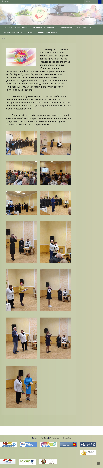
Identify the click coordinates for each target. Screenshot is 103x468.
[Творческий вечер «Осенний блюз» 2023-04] (55, 338)
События (4, 38)
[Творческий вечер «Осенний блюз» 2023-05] (55, 290)
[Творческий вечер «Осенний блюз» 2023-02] (55, 143)
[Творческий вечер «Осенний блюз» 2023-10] (55, 242)
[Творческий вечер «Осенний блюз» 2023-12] (21, 338)
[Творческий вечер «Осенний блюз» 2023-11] (21, 290)
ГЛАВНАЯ (7, 27)
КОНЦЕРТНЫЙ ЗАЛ (21, 27)
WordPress (44, 438)
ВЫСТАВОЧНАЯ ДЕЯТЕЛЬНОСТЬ (44, 27)
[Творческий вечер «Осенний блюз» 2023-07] (21, 203)
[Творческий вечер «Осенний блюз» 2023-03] (21, 242)
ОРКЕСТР (86, 27)
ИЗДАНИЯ (30, 32)
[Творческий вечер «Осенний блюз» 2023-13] (21, 387)
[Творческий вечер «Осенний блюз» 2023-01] (21, 143)
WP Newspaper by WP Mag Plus (60, 438)
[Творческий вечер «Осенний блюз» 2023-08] (21, 173)
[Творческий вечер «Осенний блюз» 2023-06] (55, 173)
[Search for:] (91, 1)
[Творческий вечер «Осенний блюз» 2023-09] (55, 203)
